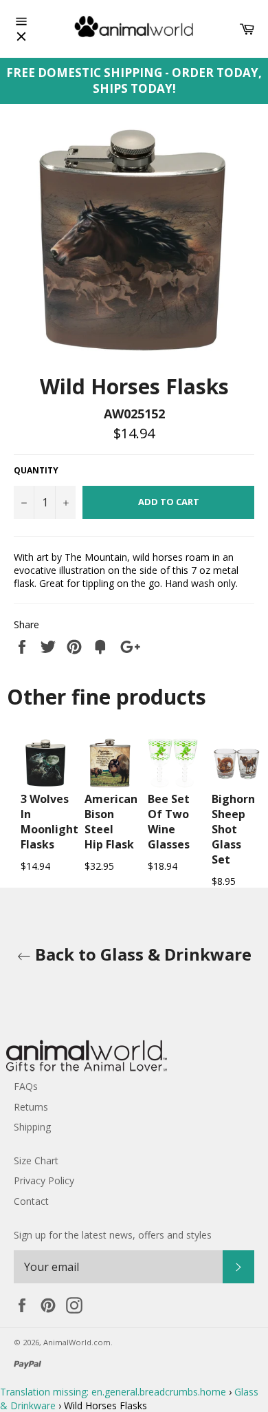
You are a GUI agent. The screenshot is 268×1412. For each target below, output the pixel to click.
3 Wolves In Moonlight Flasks (49, 821)
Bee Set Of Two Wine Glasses (169, 821)
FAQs (26, 1086)
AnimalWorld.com (77, 1342)
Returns (31, 1106)
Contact (31, 1201)
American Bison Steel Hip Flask (111, 821)
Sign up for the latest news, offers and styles (113, 1234)
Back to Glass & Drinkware (141, 954)
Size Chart (36, 1160)
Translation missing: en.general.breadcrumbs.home (113, 1391)
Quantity (36, 470)
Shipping (32, 1126)
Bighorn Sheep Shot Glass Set (233, 829)
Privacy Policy (44, 1180)
